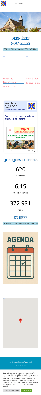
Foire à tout (32, 78)
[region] (20, 22)
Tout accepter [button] (26, 390)
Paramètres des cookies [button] (11, 390)
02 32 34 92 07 (20, 365)
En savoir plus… (10, 86)
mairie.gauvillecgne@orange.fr (21, 362)
